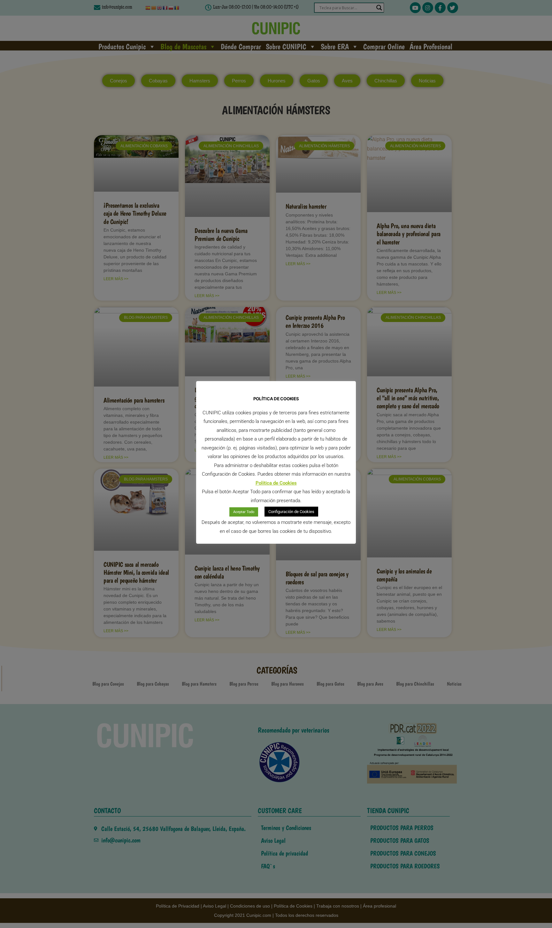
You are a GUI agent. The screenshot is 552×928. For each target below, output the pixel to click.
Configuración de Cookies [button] (291, 511)
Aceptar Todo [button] (243, 512)
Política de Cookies (276, 483)
